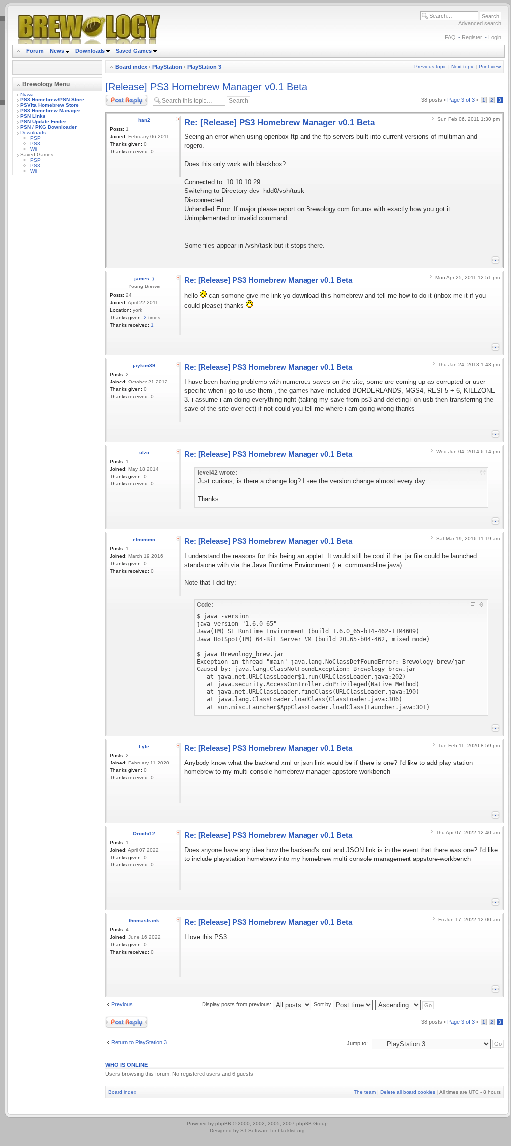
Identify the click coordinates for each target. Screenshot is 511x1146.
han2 (144, 120)
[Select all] (473, 604)
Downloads (90, 51)
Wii (33, 149)
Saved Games (134, 51)
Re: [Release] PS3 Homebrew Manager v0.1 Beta (279, 122)
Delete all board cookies (407, 1092)
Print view (490, 66)
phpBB (223, 1123)
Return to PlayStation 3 (139, 1042)
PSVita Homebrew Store (49, 105)
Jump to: (357, 1043)
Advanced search (479, 23)
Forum (35, 51)
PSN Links (33, 116)
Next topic (462, 66)
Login (494, 37)
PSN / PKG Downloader (48, 127)
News (57, 51)
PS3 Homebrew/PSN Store (52, 99)
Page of (461, 100)
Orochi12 (144, 833)
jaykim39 (144, 365)
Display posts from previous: (237, 1004)
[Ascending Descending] (405, 1004)
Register (472, 37)
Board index (131, 67)
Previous (122, 1004)
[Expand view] (481, 604)
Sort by (323, 1004)
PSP (35, 138)
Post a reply (119, 97)
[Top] (495, 260)
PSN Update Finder (43, 121)
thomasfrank (144, 920)
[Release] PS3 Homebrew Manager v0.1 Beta (206, 86)
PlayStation (167, 67)
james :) (144, 278)
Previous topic (430, 66)
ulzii (144, 452)
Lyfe (144, 746)
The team (365, 1092)
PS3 (35, 143)
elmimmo (144, 539)
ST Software (254, 1130)
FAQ (450, 37)
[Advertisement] (57, 332)
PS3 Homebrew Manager (50, 110)
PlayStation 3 (204, 67)
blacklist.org (291, 1130)
